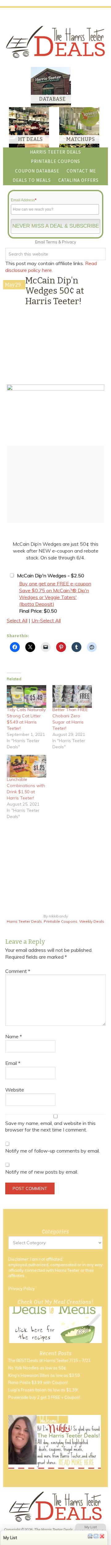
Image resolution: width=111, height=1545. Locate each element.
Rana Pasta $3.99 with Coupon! (38, 1382)
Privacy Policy (21, 1288)
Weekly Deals (91, 921)
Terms (51, 241)
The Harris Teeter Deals (55, 42)
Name (13, 1036)
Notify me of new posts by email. (41, 1172)
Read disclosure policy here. (51, 266)
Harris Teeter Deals (24, 921)
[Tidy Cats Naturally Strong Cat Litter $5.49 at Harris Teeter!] (26, 696)
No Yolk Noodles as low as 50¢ (37, 1367)
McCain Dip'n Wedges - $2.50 (50, 575)
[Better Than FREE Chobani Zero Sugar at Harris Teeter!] (72, 696)
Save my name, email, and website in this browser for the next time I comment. (50, 1126)
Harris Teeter (67, 1270)
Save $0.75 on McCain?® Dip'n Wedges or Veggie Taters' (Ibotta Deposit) (54, 597)
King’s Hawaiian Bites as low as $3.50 (44, 1375)
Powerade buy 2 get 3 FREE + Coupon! (44, 1397)
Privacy (69, 241)
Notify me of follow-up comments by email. (52, 1151)
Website (14, 1090)
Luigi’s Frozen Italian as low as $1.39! (43, 1389)
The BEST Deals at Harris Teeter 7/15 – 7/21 (49, 1360)
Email (12, 1063)
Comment (17, 971)
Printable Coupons (60, 921)
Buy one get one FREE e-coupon (55, 583)
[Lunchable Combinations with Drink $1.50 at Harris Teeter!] (26, 766)
